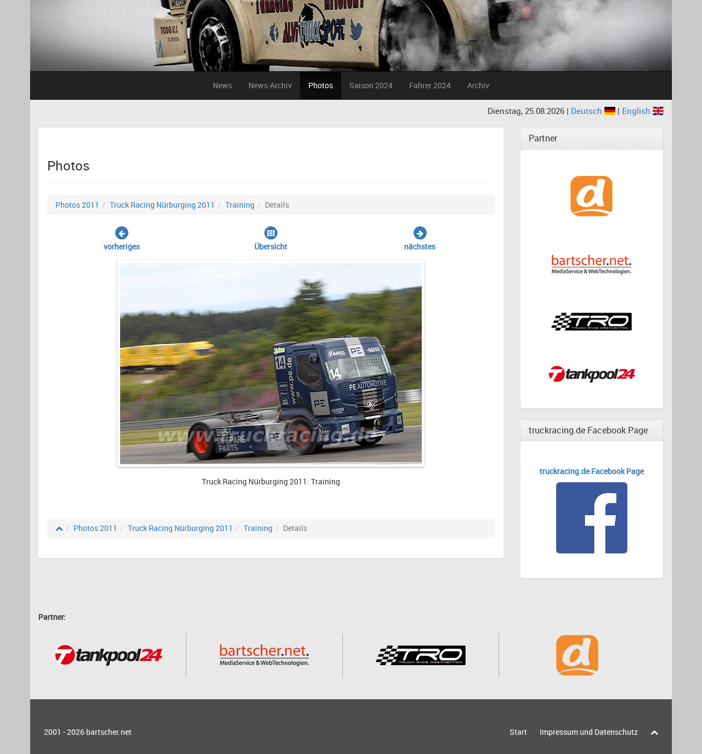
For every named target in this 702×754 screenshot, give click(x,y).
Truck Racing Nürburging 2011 (162, 204)
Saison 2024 (371, 85)
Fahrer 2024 (430, 85)
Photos (320, 85)
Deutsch (587, 110)
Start (518, 732)
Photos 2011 (77, 204)
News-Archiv (270, 85)
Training (239, 204)
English (637, 110)
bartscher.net (109, 732)
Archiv (478, 85)
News (222, 85)
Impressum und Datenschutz (589, 732)
